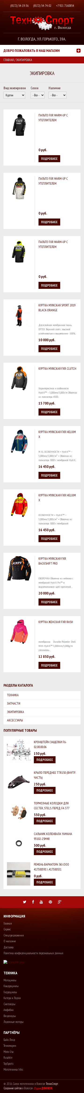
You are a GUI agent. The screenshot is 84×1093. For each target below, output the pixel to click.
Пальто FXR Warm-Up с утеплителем (53, 117)
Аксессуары (15, 720)
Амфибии (9, 1010)
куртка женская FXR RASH (55, 622)
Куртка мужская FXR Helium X (57, 497)
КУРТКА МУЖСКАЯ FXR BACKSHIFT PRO (52, 561)
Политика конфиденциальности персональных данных (33, 953)
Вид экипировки (15, 88)
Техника (13, 695)
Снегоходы (9, 1004)
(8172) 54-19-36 (19, 6)
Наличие (54, 88)
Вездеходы (10, 1016)
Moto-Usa (9, 1052)
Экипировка (15, 712)
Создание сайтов (12, 1088)
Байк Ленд (9, 1040)
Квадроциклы (11, 986)
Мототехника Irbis (13, 1069)
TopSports (8, 1064)
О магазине (10, 941)
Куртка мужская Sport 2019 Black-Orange (56, 307)
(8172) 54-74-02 (42, 6)
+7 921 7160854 (65, 6)
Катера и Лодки (12, 998)
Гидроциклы (10, 992)
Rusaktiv (8, 1058)
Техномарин (10, 1046)
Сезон (34, 88)
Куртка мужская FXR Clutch (57, 368)
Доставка (9, 947)
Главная (9, 60)
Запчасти (13, 703)
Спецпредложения (14, 935)
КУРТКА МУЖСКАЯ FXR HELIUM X (57, 434)
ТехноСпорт (52, 1084)
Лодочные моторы (14, 1022)
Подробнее (49, 159)
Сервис (7, 929)
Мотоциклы (10, 980)
